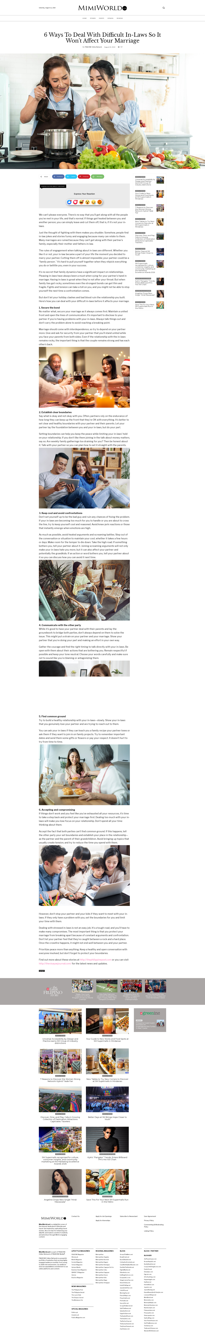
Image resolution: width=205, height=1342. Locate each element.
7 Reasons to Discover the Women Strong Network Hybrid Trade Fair (144, 210)
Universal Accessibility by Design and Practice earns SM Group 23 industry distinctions (145, 182)
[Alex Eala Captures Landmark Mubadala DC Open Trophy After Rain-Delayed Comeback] (106, 986)
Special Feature (140, 177)
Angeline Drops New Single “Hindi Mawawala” (145, 294)
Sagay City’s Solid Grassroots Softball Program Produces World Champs (82, 997)
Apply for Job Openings (104, 1216)
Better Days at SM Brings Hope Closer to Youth (144, 253)
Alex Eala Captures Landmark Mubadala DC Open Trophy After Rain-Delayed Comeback (107, 997)
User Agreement (150, 1216)
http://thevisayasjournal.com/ (55, 963)
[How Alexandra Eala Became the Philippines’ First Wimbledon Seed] (155, 986)
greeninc (139, 1020)
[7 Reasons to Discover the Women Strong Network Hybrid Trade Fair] (160, 208)
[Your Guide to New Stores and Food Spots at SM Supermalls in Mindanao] (160, 194)
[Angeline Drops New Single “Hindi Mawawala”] (160, 294)
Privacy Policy (149, 1220)
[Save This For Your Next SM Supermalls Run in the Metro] (160, 305)
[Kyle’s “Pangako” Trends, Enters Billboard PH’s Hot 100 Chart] (160, 281)
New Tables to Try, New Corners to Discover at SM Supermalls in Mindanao (144, 224)
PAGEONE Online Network (93, 47)
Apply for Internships (103, 1220)
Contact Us (76, 1216)
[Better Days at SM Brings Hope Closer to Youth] (160, 251)
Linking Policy (149, 1231)
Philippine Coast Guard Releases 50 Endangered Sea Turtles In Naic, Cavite (145, 1025)
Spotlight (42, 971)
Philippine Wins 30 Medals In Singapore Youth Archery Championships (131, 997)
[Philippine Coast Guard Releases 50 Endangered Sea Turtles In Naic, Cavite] (160, 1023)
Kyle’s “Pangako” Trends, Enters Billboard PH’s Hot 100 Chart (145, 283)
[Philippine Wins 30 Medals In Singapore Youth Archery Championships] (131, 986)
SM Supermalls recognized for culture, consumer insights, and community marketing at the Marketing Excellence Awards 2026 (145, 267)
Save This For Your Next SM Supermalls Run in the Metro (144, 306)
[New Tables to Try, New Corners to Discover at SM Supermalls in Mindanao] (160, 222)
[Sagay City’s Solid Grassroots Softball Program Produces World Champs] (82, 986)
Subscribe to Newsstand (128, 1216)
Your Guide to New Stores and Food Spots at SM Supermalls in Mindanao (144, 196)
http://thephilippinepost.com (95, 959)
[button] (163, 7)
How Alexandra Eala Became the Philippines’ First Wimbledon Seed (155, 996)
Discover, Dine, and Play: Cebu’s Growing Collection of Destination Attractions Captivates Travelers (145, 239)
